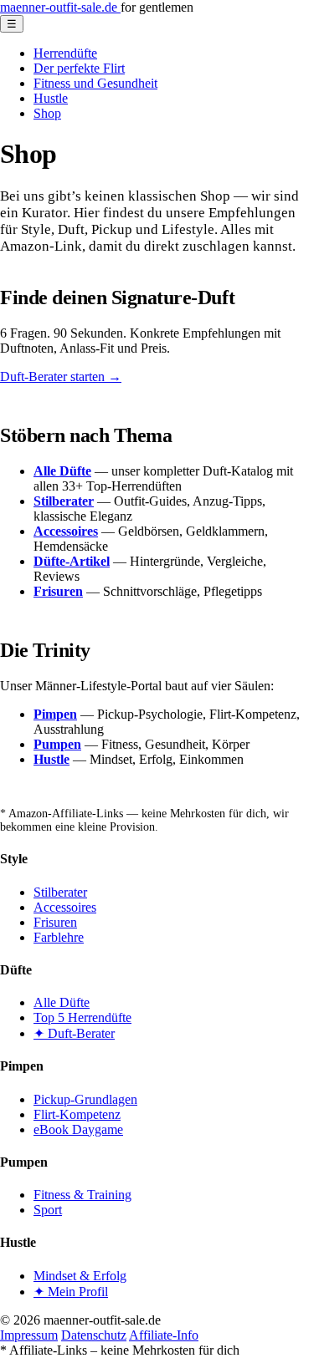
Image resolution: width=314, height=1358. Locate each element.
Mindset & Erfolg (79, 1276)
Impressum (29, 1335)
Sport (47, 1210)
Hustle (50, 98)
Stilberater (60, 892)
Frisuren (55, 922)
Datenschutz (93, 1335)
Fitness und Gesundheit (95, 83)
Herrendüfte (65, 53)
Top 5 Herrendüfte (82, 1017)
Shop (47, 113)
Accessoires (64, 907)
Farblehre (58, 937)
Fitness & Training (82, 1195)
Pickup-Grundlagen (85, 1099)
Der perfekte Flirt (79, 68)
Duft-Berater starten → (60, 376)
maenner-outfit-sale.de (60, 7)
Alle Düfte (61, 1002)
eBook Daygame (78, 1129)
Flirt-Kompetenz (77, 1114)
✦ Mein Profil (70, 1291)
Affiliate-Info (163, 1335)
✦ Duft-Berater (74, 1033)
